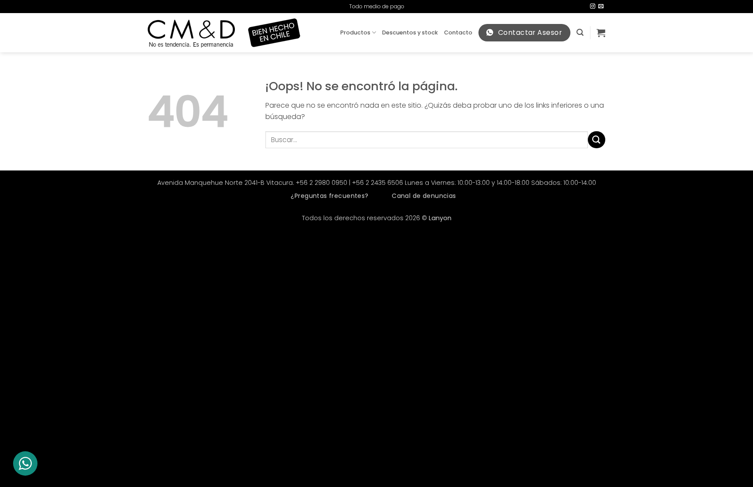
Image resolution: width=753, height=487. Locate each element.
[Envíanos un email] (601, 6)
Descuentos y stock (410, 32)
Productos (355, 32)
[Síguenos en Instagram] (592, 6)
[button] (580, 32)
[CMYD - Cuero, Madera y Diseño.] (191, 33)
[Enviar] (596, 139)
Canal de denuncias (424, 195)
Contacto (458, 32)
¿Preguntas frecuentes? (329, 195)
